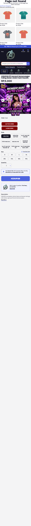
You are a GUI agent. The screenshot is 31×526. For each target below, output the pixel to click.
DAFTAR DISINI (9, 124)
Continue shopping (5, 6)
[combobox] (14, 63)
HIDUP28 (15, 178)
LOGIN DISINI (9, 128)
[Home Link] (11, 55)
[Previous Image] (3, 100)
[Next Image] (28, 100)
